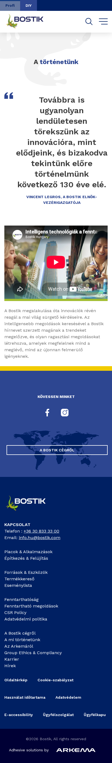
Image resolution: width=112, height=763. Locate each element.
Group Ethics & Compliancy (33, 652)
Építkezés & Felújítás (26, 558)
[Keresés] (89, 21)
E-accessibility (18, 715)
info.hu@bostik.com (39, 537)
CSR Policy (15, 612)
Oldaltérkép (15, 680)
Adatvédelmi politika (25, 619)
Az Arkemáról (18, 646)
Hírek (10, 665)
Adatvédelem (68, 697)
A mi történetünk (22, 639)
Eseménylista (18, 585)
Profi (10, 5)
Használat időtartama (24, 697)
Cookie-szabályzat (55, 680)
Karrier (11, 659)
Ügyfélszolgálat (58, 715)
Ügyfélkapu (95, 715)
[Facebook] (47, 413)
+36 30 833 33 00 (41, 531)
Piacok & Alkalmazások (28, 551)
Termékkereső (19, 578)
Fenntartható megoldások (31, 606)
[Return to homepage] (28, 21)
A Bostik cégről (57, 450)
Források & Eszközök (26, 572)
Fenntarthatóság (21, 599)
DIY (29, 5)
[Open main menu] (103, 21)
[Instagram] (64, 413)
